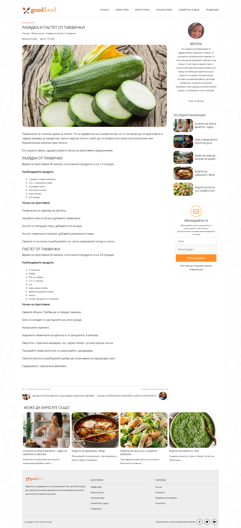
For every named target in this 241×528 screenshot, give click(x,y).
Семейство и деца (99, 503)
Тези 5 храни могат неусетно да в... (206, 141)
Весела (196, 44)
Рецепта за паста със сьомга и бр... (205, 189)
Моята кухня (142, 9)
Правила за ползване (166, 497)
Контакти (160, 492)
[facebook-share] (199, 522)
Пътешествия (164, 9)
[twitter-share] (207, 522)
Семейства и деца (189, 9)
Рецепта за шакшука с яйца (88, 451)
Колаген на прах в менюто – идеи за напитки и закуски (45, 452)
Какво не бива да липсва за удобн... (206, 157)
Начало (104, 9)
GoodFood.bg (46, 522)
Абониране (196, 258)
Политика (160, 503)
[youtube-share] (214, 522)
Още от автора (196, 100)
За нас (158, 487)
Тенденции (212, 9)
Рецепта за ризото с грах (184, 451)
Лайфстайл (122, 9)
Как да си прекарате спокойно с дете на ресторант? (127, 395)
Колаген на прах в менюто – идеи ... (205, 125)
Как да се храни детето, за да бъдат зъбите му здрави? (63, 395)
